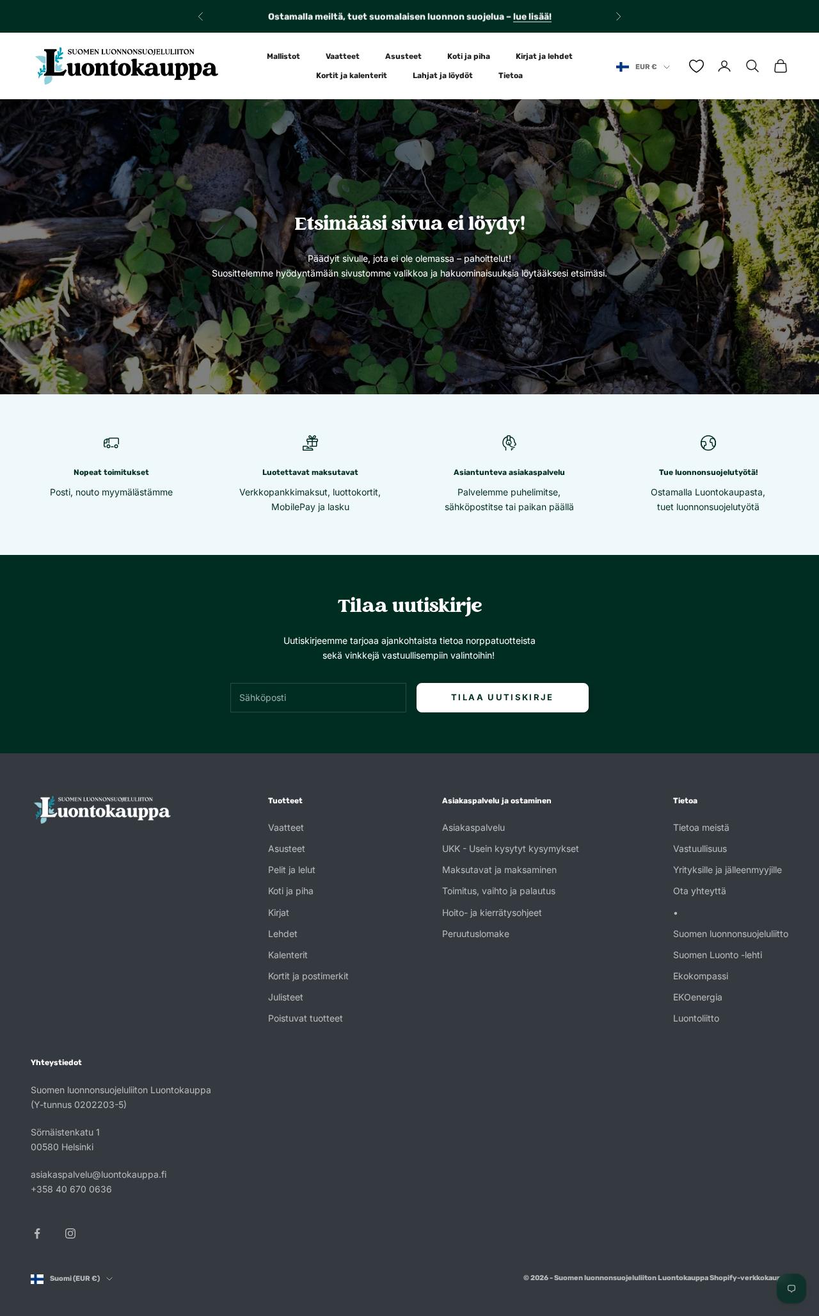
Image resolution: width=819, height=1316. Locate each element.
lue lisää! (532, 16)
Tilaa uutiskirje (502, 697)
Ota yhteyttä (699, 890)
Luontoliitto (696, 1018)
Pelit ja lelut (291, 869)
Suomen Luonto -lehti (717, 954)
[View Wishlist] (696, 66)
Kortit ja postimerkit (308, 975)
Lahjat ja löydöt (443, 75)
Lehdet (283, 933)
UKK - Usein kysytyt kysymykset (510, 848)
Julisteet (285, 996)
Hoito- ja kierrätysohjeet (492, 912)
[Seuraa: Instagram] (70, 1233)
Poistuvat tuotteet (305, 1018)
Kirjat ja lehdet (544, 56)
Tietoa (510, 75)
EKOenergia (697, 996)
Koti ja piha (468, 56)
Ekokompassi (700, 975)
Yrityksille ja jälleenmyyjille (727, 869)
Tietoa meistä (701, 827)
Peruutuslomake (475, 933)
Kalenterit (288, 954)
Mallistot (283, 56)
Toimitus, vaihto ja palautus (498, 890)
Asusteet (403, 56)
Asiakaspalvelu (473, 827)
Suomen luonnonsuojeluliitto (730, 933)
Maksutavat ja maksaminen (499, 869)
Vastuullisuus (700, 848)
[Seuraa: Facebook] (37, 1233)
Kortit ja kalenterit (351, 75)
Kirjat (278, 912)
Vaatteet (343, 56)
